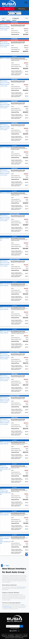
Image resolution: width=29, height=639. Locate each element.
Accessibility (11, 635)
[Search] (21, 626)
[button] (26, 554)
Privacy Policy (19, 635)
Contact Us (4, 635)
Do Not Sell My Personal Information (11, 636)
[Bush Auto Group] (9, 3)
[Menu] (26, 3)
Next (7, 566)
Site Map (25, 635)
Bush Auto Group (20, 587)
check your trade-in (8, 607)
